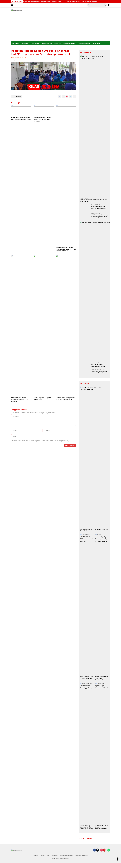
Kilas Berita (25, 58)
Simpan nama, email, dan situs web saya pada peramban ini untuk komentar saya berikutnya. (41, 441)
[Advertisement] (60, 27)
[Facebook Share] (59, 96)
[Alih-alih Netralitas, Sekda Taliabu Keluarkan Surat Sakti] (94, 735)
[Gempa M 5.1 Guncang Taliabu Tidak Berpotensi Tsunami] (66, 325)
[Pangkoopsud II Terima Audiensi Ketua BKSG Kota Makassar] (21, 325)
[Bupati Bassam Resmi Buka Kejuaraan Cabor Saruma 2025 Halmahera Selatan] (66, 175)
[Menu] (12, 5)
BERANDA (15, 43)
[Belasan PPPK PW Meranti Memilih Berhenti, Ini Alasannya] (94, 125)
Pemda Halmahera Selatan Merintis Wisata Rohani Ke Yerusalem (42, 119)
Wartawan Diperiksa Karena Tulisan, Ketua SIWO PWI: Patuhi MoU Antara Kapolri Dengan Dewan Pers (98, 504)
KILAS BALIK (24, 43)
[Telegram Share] (70, 96)
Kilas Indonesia (16, 58)
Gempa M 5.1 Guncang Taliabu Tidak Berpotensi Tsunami (65, 398)
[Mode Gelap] (109, 5)
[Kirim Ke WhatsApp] (74, 96)
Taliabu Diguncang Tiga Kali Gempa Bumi (42, 398)
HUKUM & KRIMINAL (69, 43)
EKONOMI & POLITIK (84, 43)
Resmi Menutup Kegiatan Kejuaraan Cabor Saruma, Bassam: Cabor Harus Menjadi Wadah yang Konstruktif (99, 652)
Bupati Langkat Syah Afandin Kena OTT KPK (64, 1)
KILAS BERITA (35, 43)
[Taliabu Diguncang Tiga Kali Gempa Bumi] (44, 325)
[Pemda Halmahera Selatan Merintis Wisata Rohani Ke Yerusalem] (44, 110)
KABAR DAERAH (47, 43)
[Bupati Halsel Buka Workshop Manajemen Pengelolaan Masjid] (21, 110)
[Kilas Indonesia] (16, 10)
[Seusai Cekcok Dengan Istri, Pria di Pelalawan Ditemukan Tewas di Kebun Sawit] (85, 207)
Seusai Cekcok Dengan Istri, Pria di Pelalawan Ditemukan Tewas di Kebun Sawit (99, 207)
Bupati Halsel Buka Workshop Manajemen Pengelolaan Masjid (21, 118)
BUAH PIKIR (96, 43)
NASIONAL (57, 43)
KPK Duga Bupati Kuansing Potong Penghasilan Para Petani (99, 356)
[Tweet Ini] (63, 96)
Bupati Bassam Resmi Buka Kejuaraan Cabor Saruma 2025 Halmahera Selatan (66, 249)
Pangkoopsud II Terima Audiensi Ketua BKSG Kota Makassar (19, 399)
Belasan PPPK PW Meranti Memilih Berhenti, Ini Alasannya (93, 200)
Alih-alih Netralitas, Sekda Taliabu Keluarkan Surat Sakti (94, 808)
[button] (105, 4)
